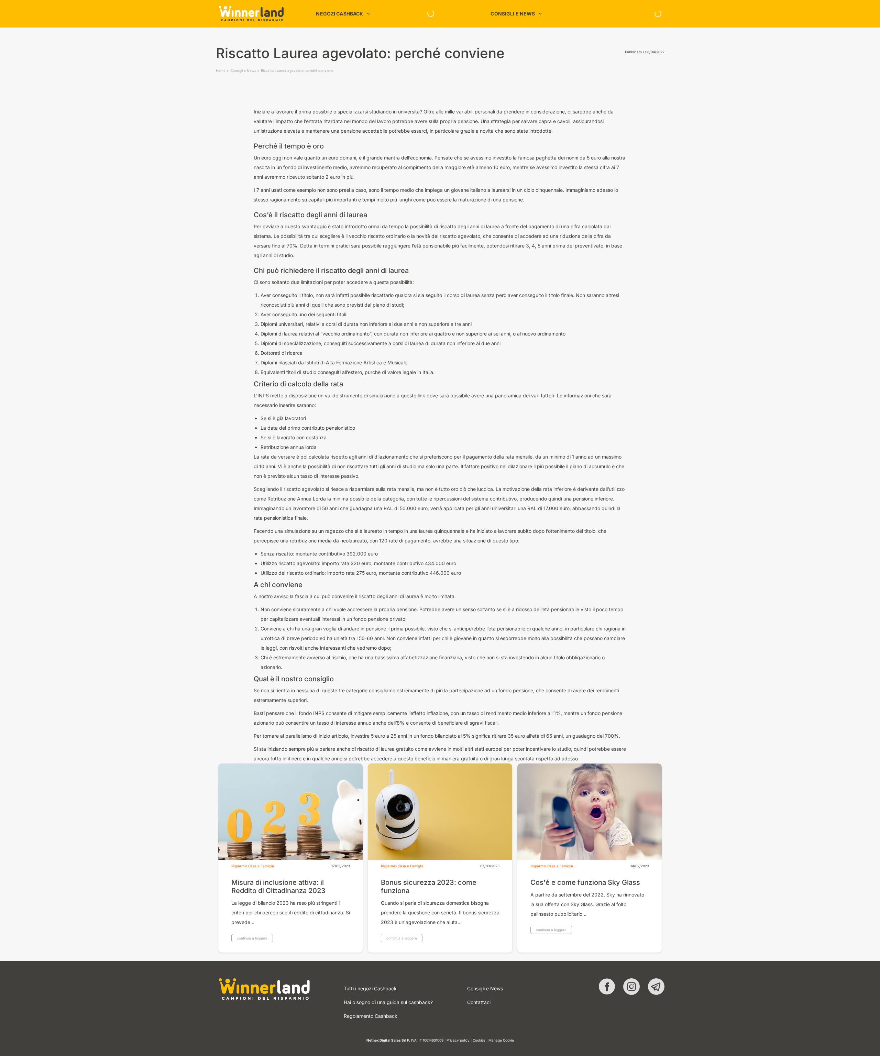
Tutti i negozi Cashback (370, 988)
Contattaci (479, 1002)
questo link (413, 395)
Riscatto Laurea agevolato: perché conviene (297, 70)
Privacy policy (458, 1040)
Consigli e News (243, 70)
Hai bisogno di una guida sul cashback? (388, 1002)
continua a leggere (252, 938)
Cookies (479, 1040)
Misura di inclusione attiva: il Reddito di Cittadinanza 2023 (278, 886)
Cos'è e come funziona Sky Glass (585, 882)
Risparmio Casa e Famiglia (252, 866)
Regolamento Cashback (370, 1016)
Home (221, 70)
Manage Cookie (501, 1040)
